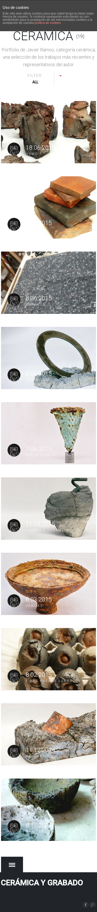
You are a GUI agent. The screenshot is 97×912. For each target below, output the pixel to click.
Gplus (93, 904)
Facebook (86, 904)
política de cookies (48, 23)
